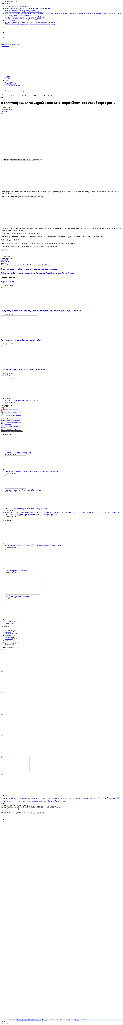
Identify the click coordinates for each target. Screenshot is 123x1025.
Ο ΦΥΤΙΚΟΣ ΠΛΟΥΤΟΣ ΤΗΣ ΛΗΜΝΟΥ (18, 801)
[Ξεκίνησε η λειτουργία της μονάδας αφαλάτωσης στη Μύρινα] (15, 507)
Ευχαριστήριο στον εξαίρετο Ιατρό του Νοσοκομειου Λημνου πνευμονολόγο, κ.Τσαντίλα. (41, 311)
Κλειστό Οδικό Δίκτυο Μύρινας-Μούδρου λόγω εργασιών (23, 19)
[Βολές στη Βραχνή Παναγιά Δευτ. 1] (20, 568)
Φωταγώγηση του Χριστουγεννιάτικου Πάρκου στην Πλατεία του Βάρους (27, 8)
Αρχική (3, 96)
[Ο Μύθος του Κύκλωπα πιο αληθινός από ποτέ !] (19, 365)
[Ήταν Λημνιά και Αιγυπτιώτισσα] (22, 594)
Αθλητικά (8, 632)
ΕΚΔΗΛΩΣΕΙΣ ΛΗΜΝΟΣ (57, 798)
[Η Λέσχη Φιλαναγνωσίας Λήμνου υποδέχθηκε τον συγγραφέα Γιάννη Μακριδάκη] (23, 543)
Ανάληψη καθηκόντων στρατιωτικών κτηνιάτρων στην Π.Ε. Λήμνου (25, 17)
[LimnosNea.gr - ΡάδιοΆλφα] (10, 44)
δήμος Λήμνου (55, 801)
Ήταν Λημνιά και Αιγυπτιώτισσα (17, 596)
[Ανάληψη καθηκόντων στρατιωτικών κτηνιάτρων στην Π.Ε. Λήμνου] (19, 755)
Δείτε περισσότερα (6, 261)
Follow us (4, 803)
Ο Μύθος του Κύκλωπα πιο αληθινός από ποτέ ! (23, 369)
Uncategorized (9, 630)
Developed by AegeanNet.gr (35, 813)
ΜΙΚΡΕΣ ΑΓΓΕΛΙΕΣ (11, 642)
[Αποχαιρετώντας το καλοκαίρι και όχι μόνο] (19, 336)
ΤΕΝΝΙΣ (45, 801)
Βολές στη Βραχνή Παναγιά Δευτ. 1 (17, 571)
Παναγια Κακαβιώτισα (37, 801)
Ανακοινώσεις (9, 633)
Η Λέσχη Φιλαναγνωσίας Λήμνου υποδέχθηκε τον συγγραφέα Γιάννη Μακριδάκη (30, 22)
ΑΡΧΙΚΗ (8, 77)
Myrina (14, 798)
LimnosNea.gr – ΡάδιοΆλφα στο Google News (32, 1020)
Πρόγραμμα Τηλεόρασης (11, 431)
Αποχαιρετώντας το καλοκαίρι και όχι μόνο (21, 340)
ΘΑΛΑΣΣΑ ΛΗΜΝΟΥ (91, 798)
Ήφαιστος (29, 798)
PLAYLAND (22, 798)
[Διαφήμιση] (5, 46)
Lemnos (3, 798)
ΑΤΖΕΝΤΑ (43, 798)
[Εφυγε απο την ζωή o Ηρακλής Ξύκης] (15, 451)
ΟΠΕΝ (3, 801)
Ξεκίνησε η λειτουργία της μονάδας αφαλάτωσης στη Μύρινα (23, 12)
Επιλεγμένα (8, 639)
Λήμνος (7, 640)
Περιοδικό (8, 644)
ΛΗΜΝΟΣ (8, 79)
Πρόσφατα (8, 434)
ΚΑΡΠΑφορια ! (10, 621)
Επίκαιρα (7, 637)
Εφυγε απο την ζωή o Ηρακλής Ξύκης (16, 6)
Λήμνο (77, 1020)
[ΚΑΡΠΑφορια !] (23, 619)
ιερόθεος (64, 801)
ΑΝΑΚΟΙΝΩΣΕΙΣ (10, 84)
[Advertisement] (61, 61)
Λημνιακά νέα (113, 798)
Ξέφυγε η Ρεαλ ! (10, 20)
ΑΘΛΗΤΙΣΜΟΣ (36, 798)
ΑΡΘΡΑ (7, 80)
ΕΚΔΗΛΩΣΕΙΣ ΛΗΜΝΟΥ (77, 798)
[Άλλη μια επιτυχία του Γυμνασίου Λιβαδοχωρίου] (15, 488)
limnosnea (7, 798)
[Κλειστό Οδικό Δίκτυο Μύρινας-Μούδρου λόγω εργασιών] (15, 772)
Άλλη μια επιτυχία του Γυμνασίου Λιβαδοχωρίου (20, 10)
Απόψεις (8, 96)
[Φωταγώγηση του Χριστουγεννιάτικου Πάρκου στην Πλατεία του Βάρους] (15, 469)
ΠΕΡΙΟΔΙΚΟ (9, 82)
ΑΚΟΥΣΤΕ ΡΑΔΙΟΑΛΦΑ (13, 85)
